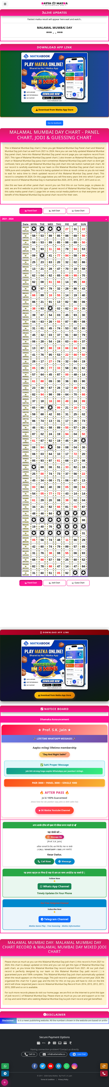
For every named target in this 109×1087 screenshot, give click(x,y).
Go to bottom (54, 123)
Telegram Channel (55, 919)
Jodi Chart (56, 211)
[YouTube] (51, 1066)
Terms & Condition (47, 1079)
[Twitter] (43, 1066)
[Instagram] (74, 1066)
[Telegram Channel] (5, 1074)
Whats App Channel (56, 886)
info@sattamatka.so (56, 1054)
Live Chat (81, 1054)
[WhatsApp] (5, 1066)
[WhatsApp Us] (104, 1074)
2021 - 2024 (7, 218)
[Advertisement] (54, 606)
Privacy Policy (63, 1079)
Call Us (31, 1054)
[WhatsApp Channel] (67, 1066)
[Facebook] (35, 1066)
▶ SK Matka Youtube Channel (54, 810)
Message (66, 861)
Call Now (46, 861)
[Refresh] (104, 1066)
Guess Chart (79, 211)
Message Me (56, 837)
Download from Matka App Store (55, 109)
